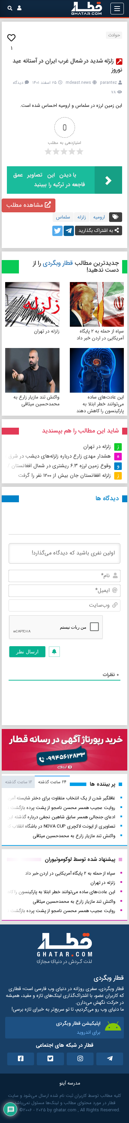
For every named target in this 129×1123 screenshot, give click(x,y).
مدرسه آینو (70, 1083)
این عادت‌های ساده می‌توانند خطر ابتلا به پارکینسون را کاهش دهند (100, 404)
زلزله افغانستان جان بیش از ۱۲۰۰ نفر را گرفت (64, 475)
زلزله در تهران (47, 331)
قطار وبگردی (58, 263)
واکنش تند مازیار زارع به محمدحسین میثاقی (36, 400)
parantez (108, 82)
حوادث (114, 35)
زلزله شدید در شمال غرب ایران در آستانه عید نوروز (67, 65)
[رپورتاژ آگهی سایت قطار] (64, 751)
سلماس (63, 217)
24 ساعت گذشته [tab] (52, 782)
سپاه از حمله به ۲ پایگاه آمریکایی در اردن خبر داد (100, 334)
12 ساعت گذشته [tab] (18, 782)
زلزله (81, 217)
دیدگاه (18, 82)
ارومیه (99, 217)
